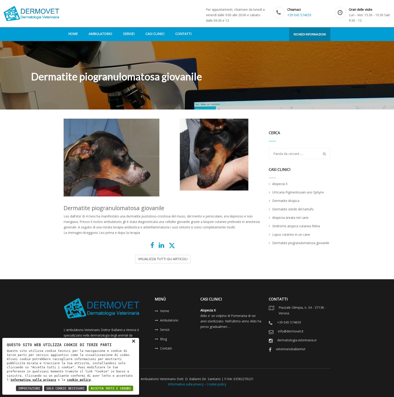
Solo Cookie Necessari (65, 388)
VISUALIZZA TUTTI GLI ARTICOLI (162, 259)
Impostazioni (29, 388)
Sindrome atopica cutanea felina (296, 226)
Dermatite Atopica (285, 200)
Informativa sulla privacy (186, 384)
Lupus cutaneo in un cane (291, 234)
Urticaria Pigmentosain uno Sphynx (298, 192)
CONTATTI (183, 33)
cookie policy (79, 379)
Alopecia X (280, 184)
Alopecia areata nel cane (290, 217)
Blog (163, 339)
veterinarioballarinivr (291, 349)
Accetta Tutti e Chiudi (111, 388)
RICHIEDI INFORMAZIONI (310, 34)
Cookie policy (216, 384)
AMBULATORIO (100, 33)
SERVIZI (129, 33)
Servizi (164, 329)
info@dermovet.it (290, 331)
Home (164, 311)
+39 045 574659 (299, 15)
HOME (73, 33)
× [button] (134, 341)
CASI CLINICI (154, 33)
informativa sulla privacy (33, 379)
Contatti (166, 348)
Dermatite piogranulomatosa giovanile (300, 243)
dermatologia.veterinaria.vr (297, 340)
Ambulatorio (169, 320)
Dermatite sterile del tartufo (293, 209)
